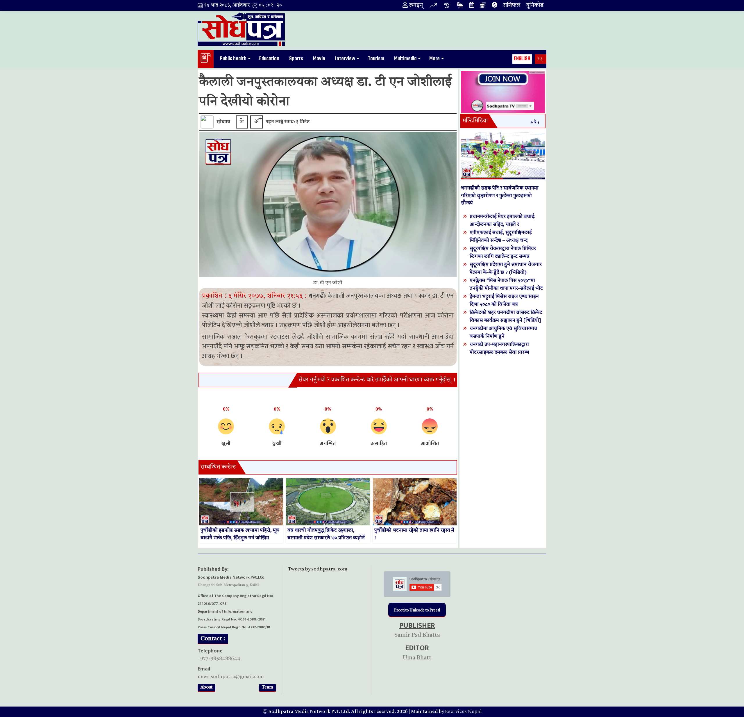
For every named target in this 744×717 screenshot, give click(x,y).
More (434, 58)
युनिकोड (534, 5)
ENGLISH (522, 58)
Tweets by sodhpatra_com (317, 569)
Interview (345, 58)
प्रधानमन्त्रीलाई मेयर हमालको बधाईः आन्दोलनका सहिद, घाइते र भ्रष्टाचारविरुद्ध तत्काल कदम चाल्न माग (505, 224)
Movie (319, 58)
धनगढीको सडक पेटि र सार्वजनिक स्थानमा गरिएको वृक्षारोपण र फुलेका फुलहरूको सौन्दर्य (500, 196)
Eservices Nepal (463, 711)
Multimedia (405, 58)
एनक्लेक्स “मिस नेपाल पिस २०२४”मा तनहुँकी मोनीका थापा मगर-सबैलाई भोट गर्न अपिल (506, 288)
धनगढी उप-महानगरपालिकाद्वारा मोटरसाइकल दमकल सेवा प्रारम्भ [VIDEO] (499, 352)
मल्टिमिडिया (475, 121)
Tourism (376, 58)
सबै (533, 122)
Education (269, 58)
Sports (296, 58)
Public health (233, 58)
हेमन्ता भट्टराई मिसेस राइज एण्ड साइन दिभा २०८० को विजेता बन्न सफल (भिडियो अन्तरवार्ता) (504, 304)
